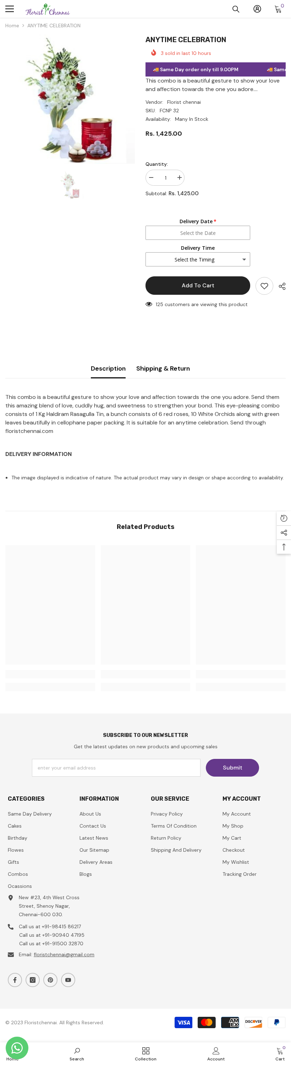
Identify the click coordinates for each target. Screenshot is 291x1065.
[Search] (236, 9)
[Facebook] (15, 980)
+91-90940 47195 (63, 935)
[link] (50, 674)
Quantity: (157, 164)
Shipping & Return (163, 368)
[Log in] (257, 8)
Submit (232, 767)
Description (108, 368)
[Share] (279, 286)
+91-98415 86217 (61, 926)
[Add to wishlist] (264, 286)
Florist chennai (184, 102)
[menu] (9, 9)
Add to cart (198, 285)
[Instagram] (33, 980)
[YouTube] (68, 980)
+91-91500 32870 (62, 943)
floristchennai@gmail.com (64, 954)
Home (12, 25)
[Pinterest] (50, 980)
